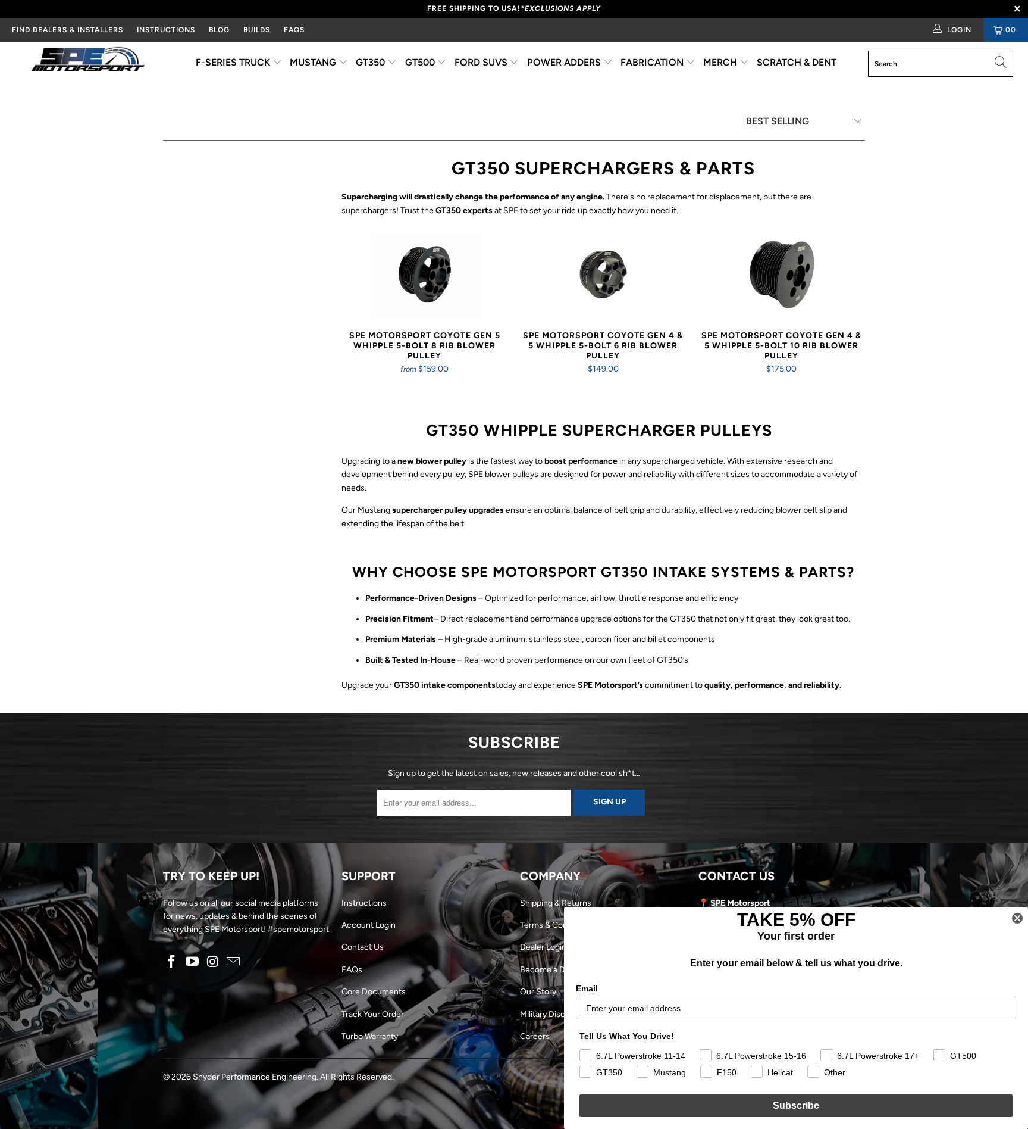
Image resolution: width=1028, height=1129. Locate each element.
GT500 (421, 62)
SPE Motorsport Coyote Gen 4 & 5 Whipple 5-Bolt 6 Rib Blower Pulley (603, 274)
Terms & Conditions (556, 925)
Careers (535, 1036)
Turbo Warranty (369, 1036)
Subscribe (796, 1105)
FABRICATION (653, 62)
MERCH (721, 62)
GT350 (371, 62)
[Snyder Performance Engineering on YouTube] (193, 962)
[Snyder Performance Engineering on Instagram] (213, 962)
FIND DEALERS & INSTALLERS (67, 30)
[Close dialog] (1017, 918)
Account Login (368, 925)
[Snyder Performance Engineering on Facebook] (172, 962)
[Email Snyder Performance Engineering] (234, 962)
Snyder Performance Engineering (254, 1077)
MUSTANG (314, 62)
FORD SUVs (482, 62)
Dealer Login (543, 947)
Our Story (538, 992)
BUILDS (256, 30)
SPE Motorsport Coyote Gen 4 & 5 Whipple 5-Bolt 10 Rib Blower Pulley (781, 274)
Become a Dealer (552, 970)
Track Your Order (372, 1014)
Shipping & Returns (555, 903)
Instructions (364, 903)
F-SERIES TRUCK (234, 62)
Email (587, 988)
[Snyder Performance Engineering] (88, 61)
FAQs (294, 30)
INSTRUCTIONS (166, 30)
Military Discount (551, 1014)
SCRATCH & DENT (796, 62)
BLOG (219, 30)
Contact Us (362, 947)
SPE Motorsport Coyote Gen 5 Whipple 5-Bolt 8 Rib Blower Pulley (424, 274)
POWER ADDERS (565, 62)
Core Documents (373, 992)
